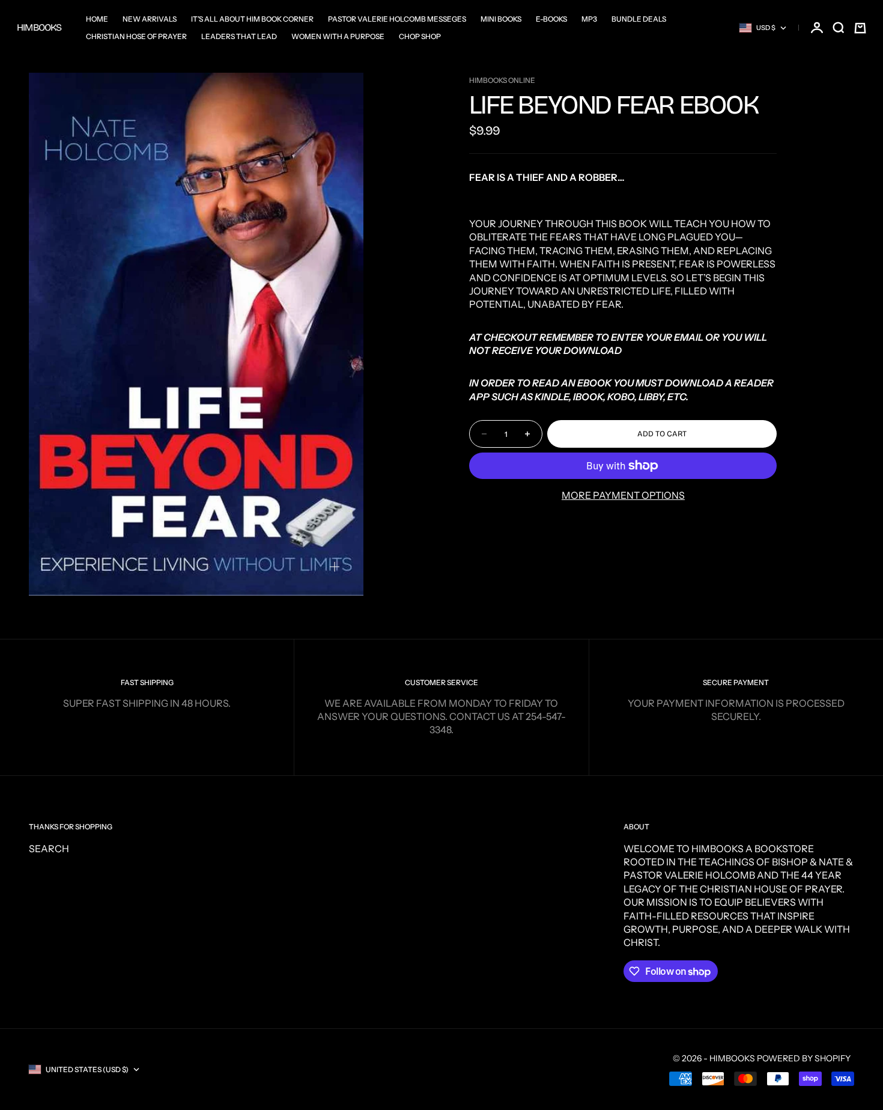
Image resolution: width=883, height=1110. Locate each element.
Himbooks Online (502, 80)
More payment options (623, 495)
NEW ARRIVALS (150, 18)
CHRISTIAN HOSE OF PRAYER (136, 36)
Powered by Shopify (804, 1058)
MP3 (589, 18)
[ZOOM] (335, 567)
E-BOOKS (551, 18)
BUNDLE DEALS (638, 18)
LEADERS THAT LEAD (239, 36)
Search (49, 849)
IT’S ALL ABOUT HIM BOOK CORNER (252, 18)
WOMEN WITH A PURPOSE (337, 36)
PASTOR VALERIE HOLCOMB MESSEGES (397, 18)
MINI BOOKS (501, 18)
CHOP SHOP (420, 36)
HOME (97, 18)
